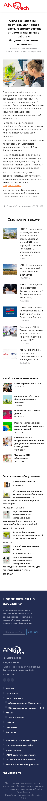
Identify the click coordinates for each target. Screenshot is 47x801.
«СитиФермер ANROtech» (19, 745)
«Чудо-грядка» (13, 750)
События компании (22, 206)
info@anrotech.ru (11, 662)
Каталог (10, 688)
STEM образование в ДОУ (28, 383)
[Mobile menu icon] (42, 6)
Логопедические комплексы (21, 759)
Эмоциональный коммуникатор (22, 764)
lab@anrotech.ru (12, 185)
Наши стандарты (14, 698)
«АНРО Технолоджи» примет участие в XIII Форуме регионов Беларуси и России (31, 312)
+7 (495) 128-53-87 (12, 658)
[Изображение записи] (10, 233)
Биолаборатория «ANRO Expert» (22, 740)
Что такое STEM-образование (23, 456)
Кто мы (9, 712)
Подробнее (22, 792)
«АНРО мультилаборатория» (21, 755)
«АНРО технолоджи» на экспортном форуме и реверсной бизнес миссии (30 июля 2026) (31, 291)
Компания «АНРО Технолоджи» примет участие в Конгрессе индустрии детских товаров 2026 (31, 333)
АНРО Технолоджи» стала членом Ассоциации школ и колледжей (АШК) (31, 355)
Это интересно (16, 717)
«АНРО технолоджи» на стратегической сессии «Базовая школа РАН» (31, 270)
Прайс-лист (12, 693)
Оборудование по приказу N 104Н (26, 708)
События (10, 722)
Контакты (11, 732)
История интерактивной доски (27, 412)
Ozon (12, 674)
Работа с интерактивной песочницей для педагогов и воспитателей (29, 426)
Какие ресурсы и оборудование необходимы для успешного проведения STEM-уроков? (29, 442)
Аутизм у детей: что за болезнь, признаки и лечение (26, 399)
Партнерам (11, 727)
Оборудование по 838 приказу (24, 703)
